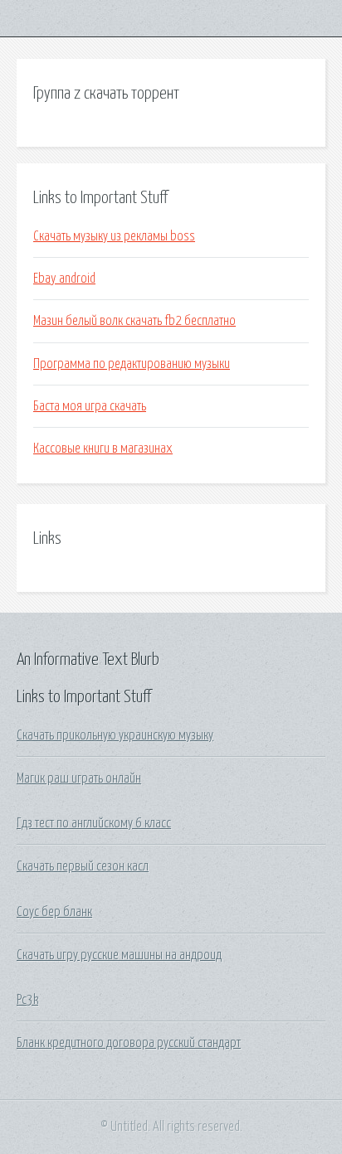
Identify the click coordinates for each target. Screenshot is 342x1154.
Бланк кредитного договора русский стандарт (129, 1043)
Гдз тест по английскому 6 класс (94, 823)
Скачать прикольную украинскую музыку (115, 735)
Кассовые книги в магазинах (103, 448)
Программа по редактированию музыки (131, 364)
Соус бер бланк (54, 912)
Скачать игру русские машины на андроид (119, 955)
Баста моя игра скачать (89, 406)
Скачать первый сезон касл (83, 866)
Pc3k (27, 999)
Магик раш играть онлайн (79, 778)
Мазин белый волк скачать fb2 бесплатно (134, 320)
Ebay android (64, 278)
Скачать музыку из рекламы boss (114, 236)
